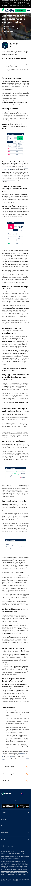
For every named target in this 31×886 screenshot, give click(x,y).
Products (4, 819)
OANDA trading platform (8, 180)
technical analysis (6, 754)
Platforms (4, 826)
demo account (9, 756)
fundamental (22, 753)
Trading (3, 812)
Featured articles (8, 781)
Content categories (9, 774)
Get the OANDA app (7, 846)
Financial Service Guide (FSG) (9, 869)
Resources (4, 832)
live (2, 756)
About (3, 839)
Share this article (8, 767)
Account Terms (9, 872)
